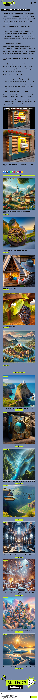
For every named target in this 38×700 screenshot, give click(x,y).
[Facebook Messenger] (5, 172)
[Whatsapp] (11, 172)
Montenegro (6, 449)
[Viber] (13, 172)
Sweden (5, 634)
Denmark (5, 560)
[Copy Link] (22, 172)
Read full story (6, 214)
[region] (19, 696)
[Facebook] (3, 172)
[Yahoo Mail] (20, 172)
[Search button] (32, 3)
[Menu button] (35, 3)
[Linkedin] (9, 172)
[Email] (16, 172)
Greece (5, 412)
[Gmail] (18, 172)
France (5, 522)
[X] (7, 172)
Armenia (5, 485)
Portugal (5, 376)
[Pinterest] (14, 172)
